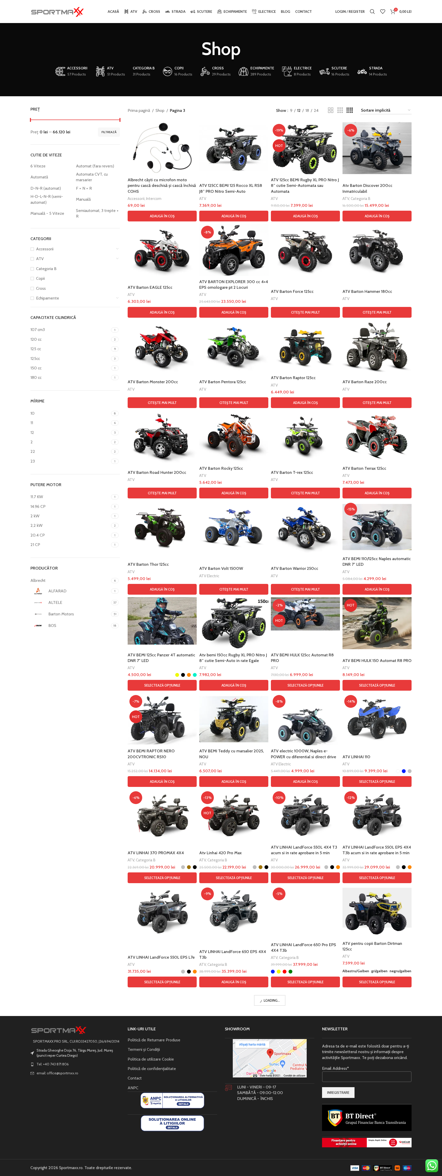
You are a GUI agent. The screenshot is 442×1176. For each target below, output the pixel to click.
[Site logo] (57, 11)
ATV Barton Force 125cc (292, 291)
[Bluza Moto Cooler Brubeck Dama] (162, 1118)
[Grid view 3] (340, 110)
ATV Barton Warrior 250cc (294, 568)
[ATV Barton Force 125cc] (305, 250)
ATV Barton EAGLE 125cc (150, 287)
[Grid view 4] (350, 110)
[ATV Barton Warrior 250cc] (305, 527)
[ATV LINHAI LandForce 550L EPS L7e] (162, 912)
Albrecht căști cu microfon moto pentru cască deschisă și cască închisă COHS (162, 185)
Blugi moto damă (285, 1066)
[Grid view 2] (331, 110)
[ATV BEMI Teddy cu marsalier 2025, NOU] (233, 719)
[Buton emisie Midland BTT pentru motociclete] (305, 1118)
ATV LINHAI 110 (356, 756)
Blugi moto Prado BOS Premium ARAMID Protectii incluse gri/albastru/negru (372, 1053)
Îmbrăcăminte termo (145, 1163)
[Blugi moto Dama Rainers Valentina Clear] (305, 1016)
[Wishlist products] (383, 11)
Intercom (153, 198)
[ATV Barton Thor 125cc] (162, 527)
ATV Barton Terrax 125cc (364, 468)
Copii (40, 278)
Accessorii (44, 249)
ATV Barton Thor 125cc (148, 564)
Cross (41, 288)
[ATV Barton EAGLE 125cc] (162, 250)
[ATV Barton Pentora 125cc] (233, 346)
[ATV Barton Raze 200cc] (377, 346)
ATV (40, 258)
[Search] (372, 11)
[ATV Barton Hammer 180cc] (377, 250)
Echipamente (47, 298)
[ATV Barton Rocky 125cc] (233, 437)
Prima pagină (139, 110)
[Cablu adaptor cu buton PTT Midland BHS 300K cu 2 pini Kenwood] (377, 1118)
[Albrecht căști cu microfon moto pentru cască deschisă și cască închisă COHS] (162, 148)
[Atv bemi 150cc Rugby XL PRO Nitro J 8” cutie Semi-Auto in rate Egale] (233, 623)
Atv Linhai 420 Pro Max (220, 852)
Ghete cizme (210, 1169)
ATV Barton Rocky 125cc (221, 468)
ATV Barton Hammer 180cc (367, 291)
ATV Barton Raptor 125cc (293, 377)
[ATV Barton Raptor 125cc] (305, 346)
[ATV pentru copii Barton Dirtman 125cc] (377, 912)
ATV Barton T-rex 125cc (292, 472)
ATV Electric (209, 575)
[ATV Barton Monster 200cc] (162, 346)
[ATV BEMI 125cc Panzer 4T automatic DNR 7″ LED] (162, 621)
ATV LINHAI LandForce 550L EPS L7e (161, 957)
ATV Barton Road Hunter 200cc (157, 472)
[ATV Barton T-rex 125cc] (305, 437)
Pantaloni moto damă (246, 1066)
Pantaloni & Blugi (141, 1066)
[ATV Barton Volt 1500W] (233, 527)
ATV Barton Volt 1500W (221, 568)
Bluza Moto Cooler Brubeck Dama (158, 1156)
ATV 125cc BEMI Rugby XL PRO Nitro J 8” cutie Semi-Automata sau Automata (305, 185)
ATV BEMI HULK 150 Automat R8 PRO (377, 660)
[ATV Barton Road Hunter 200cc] (162, 437)
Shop (160, 110)
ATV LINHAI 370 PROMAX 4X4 (156, 852)
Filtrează (109, 132)
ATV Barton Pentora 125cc (222, 381)
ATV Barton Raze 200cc (364, 381)
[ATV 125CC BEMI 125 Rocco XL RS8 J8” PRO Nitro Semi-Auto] (233, 148)
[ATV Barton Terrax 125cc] (377, 437)
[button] (162, 216)
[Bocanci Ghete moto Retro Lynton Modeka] (233, 1121)
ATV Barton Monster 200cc (153, 381)
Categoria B (46, 268)
